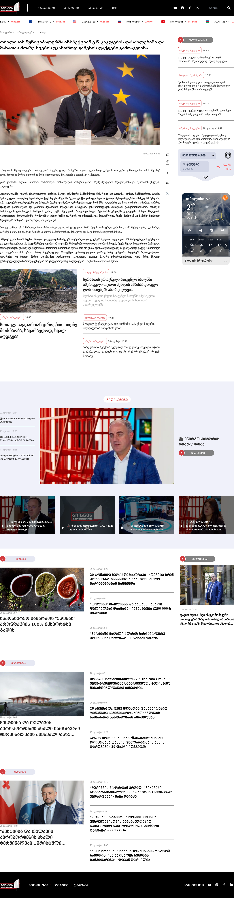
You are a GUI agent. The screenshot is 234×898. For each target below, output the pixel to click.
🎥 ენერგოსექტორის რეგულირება (199, 441)
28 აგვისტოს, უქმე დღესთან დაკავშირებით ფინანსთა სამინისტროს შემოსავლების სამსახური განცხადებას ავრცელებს (128, 713)
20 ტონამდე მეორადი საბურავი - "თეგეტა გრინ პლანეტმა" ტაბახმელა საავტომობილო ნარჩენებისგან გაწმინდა (132, 579)
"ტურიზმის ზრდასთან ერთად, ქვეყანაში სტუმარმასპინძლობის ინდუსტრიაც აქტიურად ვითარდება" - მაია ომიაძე (131, 792)
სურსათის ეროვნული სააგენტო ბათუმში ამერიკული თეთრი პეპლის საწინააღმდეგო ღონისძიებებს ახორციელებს (120, 284)
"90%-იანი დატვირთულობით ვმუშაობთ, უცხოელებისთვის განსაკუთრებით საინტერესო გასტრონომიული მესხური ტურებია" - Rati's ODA (125, 824)
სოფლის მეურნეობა (96, 272)
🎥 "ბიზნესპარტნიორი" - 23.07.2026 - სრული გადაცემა (17, 439)
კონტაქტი (61, 885)
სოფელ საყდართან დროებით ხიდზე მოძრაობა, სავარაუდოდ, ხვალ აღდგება (38, 330)
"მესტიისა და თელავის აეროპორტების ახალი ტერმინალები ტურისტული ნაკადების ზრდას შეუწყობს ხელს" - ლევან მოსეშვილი (41, 838)
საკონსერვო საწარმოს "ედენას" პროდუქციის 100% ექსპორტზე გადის (37, 625)
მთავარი (6, 32)
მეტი (114, 8)
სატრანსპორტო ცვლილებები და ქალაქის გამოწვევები (17, 457)
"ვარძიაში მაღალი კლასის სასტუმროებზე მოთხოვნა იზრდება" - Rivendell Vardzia (127, 636)
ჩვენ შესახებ (38, 885)
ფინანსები (71, 8)
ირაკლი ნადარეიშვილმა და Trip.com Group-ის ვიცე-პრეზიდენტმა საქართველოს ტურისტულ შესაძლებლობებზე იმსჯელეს (130, 684)
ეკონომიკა (95, 8)
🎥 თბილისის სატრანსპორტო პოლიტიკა (17, 420)
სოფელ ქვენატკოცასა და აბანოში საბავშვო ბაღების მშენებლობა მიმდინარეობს (119, 326)
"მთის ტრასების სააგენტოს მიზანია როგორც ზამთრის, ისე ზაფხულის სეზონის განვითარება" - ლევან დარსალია (130, 856)
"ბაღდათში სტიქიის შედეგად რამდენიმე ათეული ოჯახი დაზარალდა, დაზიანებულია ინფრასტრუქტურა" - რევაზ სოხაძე (121, 351)
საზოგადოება (25, 32)
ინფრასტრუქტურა (12, 317)
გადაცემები (46, 8)
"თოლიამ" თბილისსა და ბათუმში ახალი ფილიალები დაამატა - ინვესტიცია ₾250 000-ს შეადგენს (130, 609)
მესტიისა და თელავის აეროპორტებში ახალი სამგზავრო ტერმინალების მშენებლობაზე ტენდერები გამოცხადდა (40, 729)
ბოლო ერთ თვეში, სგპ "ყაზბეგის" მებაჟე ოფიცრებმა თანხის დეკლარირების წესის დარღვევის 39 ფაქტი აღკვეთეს (127, 742)
